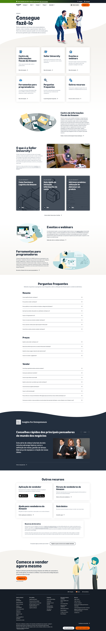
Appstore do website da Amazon (51, 526)
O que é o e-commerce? (18, 611)
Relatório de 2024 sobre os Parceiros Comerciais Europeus (81, 610)
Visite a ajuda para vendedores (25, 515)
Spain (79, 591)
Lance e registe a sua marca (64, 601)
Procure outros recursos (74, 98)
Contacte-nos (76, 612)
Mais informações (22, 70)
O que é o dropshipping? (19, 606)
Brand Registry (63, 613)
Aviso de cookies (20, 628)
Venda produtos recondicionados (50, 606)
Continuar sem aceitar (83, 623)
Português (71, 591)
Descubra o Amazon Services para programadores (27, 270)
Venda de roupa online (19, 614)
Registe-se (21, 578)
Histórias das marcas (64, 608)
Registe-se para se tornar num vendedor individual (62, 543)
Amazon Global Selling (51, 599)
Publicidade (49, 601)
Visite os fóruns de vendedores (63, 497)
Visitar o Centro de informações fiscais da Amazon (71, 135)
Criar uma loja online (20, 609)
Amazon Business (19, 602)
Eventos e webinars (78, 602)
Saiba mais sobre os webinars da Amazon (56, 240)
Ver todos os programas (49, 609)
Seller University (77, 601)
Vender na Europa (19, 604)
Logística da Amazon (33, 599)
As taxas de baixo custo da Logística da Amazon (34, 605)
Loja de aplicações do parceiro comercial (81, 607)
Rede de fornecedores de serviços (42, 527)
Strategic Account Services (50, 603)
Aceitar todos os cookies (82, 628)
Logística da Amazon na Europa (35, 602)
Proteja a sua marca (64, 612)
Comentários (86, 591)
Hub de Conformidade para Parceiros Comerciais (81, 605)
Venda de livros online (20, 620)
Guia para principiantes (18, 600)
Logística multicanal (33, 607)
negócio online (79, 231)
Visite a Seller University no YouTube (52, 215)
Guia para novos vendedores (64, 606)
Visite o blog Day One (20, 464)
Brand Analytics (63, 610)
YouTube (36, 166)
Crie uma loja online (64, 603)
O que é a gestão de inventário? (19, 617)
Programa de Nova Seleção (34, 601)
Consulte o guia (59, 515)
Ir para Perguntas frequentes (50, 98)
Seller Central (19, 167)
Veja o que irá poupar (44, 1)
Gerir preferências (68, 628)
